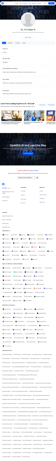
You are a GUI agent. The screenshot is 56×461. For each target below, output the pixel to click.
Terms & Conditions (6, 196)
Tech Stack (17, 42)
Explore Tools (42, 202)
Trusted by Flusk (5, 223)
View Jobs (23, 195)
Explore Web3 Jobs (6, 227)
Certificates (10, 42)
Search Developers (43, 194)
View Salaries (42, 198)
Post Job (41, 191)
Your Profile (23, 191)
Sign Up (45, 3)
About (4, 42)
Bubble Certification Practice (7, 216)
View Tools (23, 202)
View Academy (51, 104)
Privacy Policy (4, 200)
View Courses (42, 104)
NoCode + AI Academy (6, 219)
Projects (24, 42)
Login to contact (28, 37)
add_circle (37, 177)
